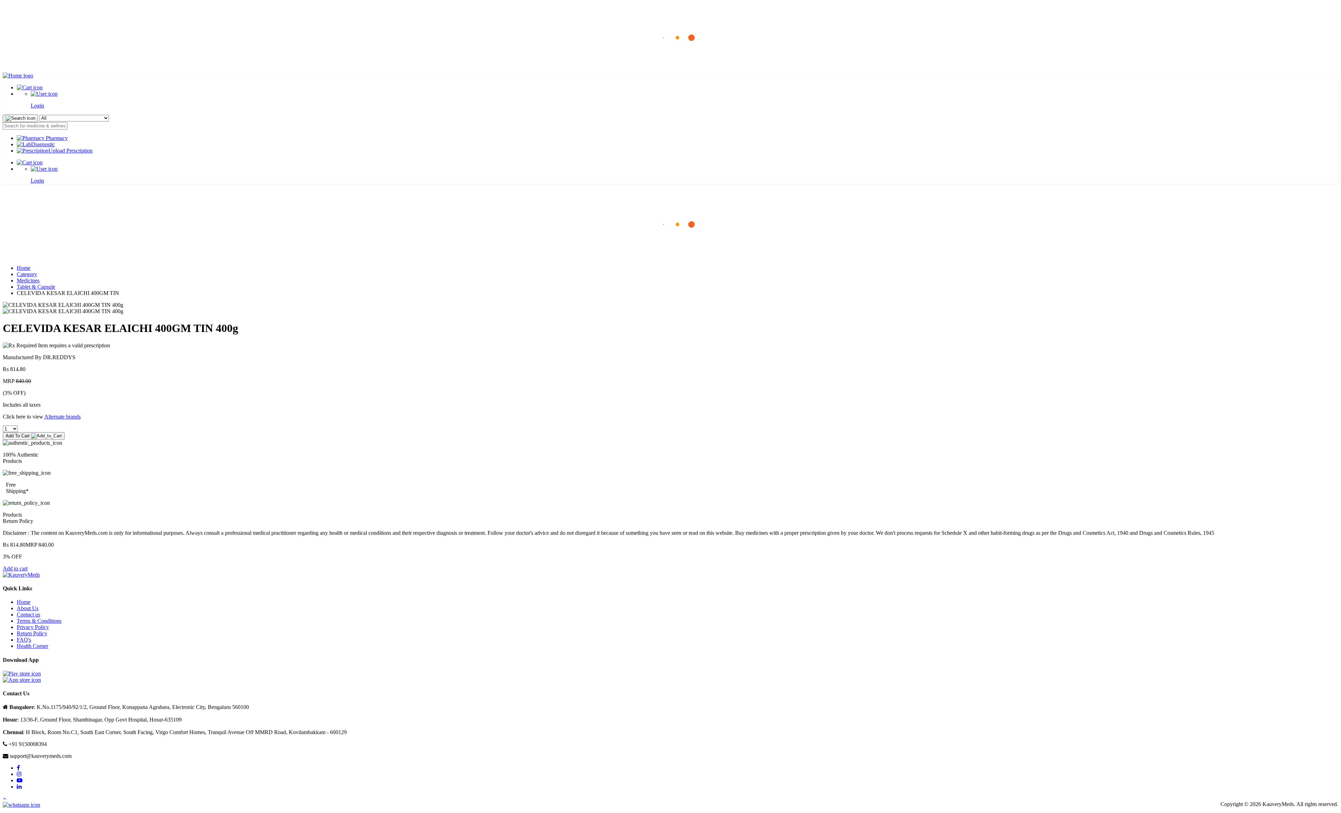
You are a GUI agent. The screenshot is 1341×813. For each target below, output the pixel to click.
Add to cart (15, 568)
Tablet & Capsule (36, 287)
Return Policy (32, 633)
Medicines (28, 280)
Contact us (28, 615)
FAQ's (24, 640)
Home (23, 268)
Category (27, 274)
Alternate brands (62, 417)
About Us (27, 608)
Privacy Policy (33, 627)
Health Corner (32, 646)
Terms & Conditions (39, 621)
